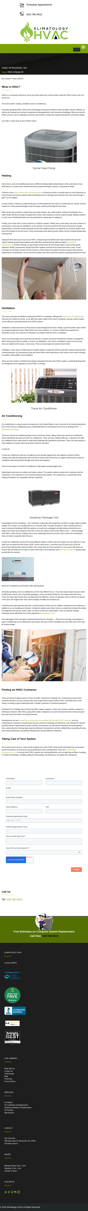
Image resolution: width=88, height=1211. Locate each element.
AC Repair (8, 1102)
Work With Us (9, 1068)
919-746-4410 (14, 899)
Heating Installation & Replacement (17, 1107)
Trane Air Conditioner (44, 408)
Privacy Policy (9, 1081)
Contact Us (8, 1071)
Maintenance (9, 1113)
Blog (6, 1076)
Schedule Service (11, 1143)
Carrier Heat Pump (44, 168)
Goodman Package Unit (44, 517)
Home (4, 72)
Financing (8, 1079)
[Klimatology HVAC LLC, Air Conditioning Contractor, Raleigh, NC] (15, 1011)
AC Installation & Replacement (16, 1105)
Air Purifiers (8, 1110)
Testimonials (9, 1074)
